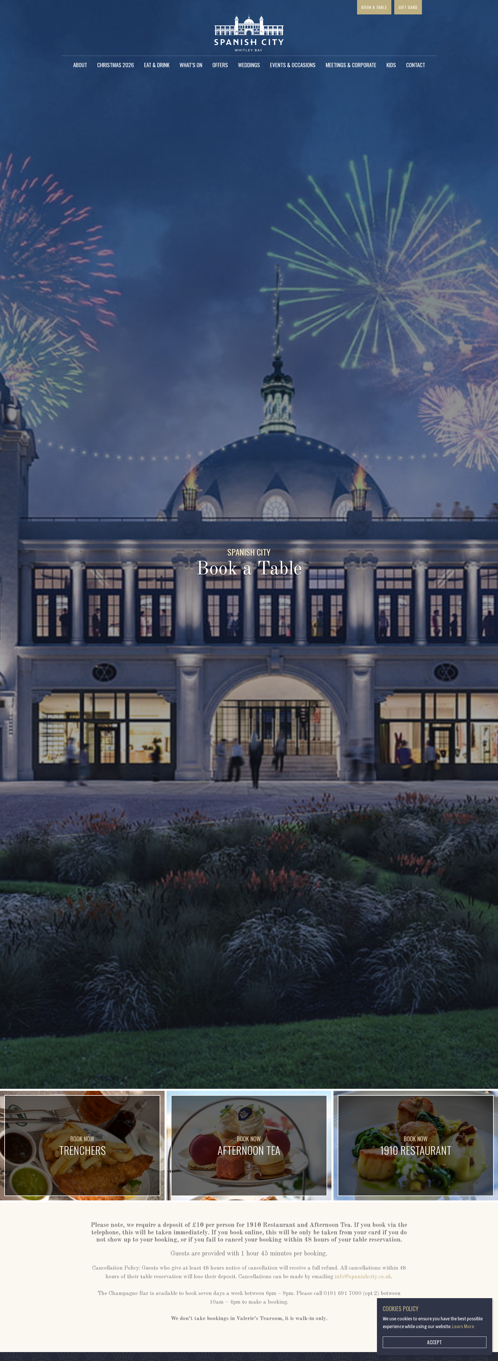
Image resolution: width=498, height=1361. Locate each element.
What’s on (191, 65)
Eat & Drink (156, 65)
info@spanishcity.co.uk (363, 1277)
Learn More (463, 1326)
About (80, 65)
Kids (391, 65)
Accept (434, 1342)
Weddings (249, 65)
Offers (220, 65)
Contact (415, 65)
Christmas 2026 (115, 65)
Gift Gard (408, 7)
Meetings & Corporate (351, 65)
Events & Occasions (293, 65)
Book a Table (374, 7)
